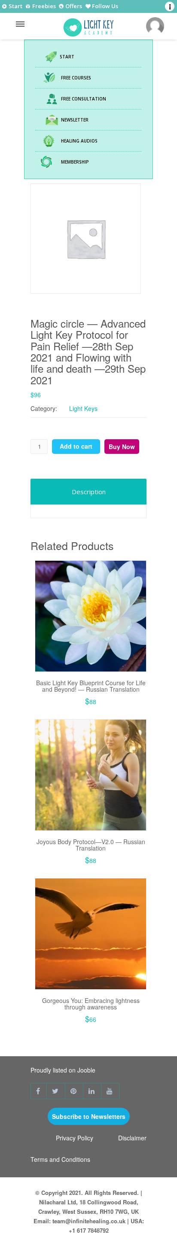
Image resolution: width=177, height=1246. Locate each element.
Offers (73, 6)
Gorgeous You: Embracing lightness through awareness (91, 1003)
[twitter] (56, 1091)
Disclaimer (132, 1138)
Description (89, 491)
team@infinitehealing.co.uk (88, 1221)
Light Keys (83, 408)
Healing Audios (79, 141)
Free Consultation (83, 99)
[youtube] (110, 1091)
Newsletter (74, 120)
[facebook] (39, 1091)
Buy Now (122, 446)
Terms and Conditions (60, 1159)
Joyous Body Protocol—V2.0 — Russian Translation (91, 844)
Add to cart (76, 446)
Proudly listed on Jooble (63, 1070)
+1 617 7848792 (89, 1230)
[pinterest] (74, 1091)
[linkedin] (92, 1091)
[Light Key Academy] (88, 25)
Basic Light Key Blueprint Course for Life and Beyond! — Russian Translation (91, 685)
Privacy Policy (74, 1138)
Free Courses (76, 78)
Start (14, 6)
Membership (75, 162)
